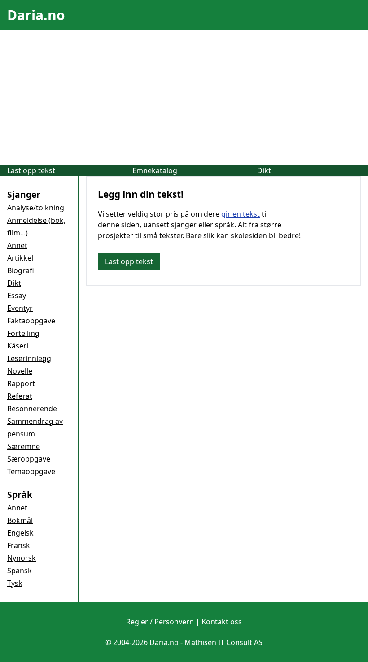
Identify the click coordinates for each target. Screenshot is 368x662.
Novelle (19, 371)
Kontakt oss (222, 622)
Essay (16, 296)
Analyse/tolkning (35, 208)
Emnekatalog (154, 170)
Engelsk (20, 533)
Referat (19, 396)
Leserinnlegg (29, 358)
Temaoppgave (31, 471)
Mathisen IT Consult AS (223, 642)
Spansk (19, 570)
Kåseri (17, 346)
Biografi (20, 270)
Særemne (23, 446)
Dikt (264, 170)
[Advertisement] (184, 98)
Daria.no (36, 15)
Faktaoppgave (31, 321)
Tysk (14, 583)
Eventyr (20, 308)
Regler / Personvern (160, 622)
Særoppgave (28, 459)
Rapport (21, 383)
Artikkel (20, 258)
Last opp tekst (31, 170)
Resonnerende (32, 409)
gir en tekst (240, 214)
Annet (17, 245)
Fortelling (23, 333)
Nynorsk (21, 558)
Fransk (18, 545)
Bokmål (20, 520)
